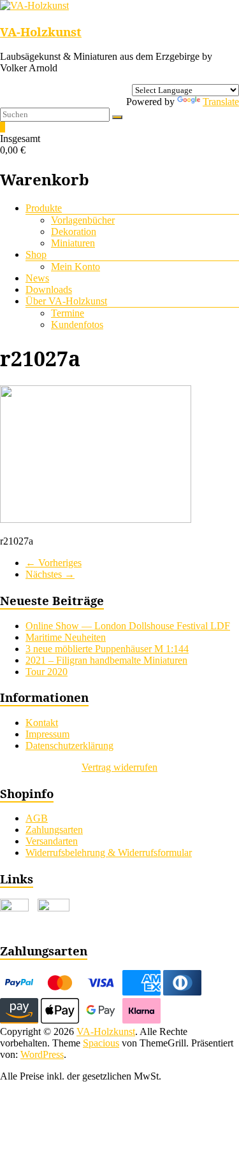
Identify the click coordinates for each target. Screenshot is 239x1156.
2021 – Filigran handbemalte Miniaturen (106, 660)
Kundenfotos (77, 324)
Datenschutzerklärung (69, 745)
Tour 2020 (46, 671)
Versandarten (51, 841)
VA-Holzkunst (41, 31)
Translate (221, 101)
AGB (36, 818)
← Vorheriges (53, 562)
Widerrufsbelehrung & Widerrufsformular (108, 852)
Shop (36, 254)
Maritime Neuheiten (65, 637)
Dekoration (73, 231)
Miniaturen (73, 243)
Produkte (43, 208)
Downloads (48, 289)
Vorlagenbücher (83, 220)
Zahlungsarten (54, 829)
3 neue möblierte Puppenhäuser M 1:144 (107, 648)
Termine (67, 313)
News (37, 278)
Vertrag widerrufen (119, 767)
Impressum (47, 734)
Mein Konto (75, 266)
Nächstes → (50, 574)
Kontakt (41, 722)
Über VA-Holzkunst (66, 301)
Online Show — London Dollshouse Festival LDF (127, 625)
